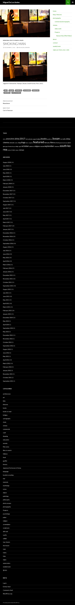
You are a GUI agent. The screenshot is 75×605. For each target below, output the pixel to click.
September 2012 (8, 346)
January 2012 (7, 370)
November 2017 (8, 194)
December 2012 (8, 335)
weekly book (57, 46)
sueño (5, 535)
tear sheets (6, 542)
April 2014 (6, 324)
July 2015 (6, 293)
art (4, 397)
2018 (26, 139)
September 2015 (8, 286)
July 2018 (6, 166)
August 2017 (7, 204)
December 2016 (8, 233)
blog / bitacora (57, 14)
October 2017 (7, 197)
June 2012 (6, 353)
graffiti (5, 461)
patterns (31, 146)
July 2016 (6, 250)
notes (5, 489)
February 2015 (7, 310)
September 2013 (8, 328)
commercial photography (62, 21)
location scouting (8, 475)
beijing (38, 139)
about (55, 39)
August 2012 (7, 349)
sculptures (6, 528)
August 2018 (7, 162)
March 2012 (6, 363)
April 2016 (6, 261)
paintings (6, 496)
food (57, 142)
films (54, 142)
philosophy (6, 500)
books (44, 138)
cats (64, 139)
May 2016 (6, 257)
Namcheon (8, 102)
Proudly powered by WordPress (11, 602)
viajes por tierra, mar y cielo (61, 50)
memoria (6, 40)
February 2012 (7, 367)
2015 (12, 139)
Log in (5, 583)
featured (38, 142)
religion (37, 146)
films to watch (7, 450)
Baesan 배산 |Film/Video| (64, 36)
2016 (17, 138)
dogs (23, 142)
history (5, 464)
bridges (5, 415)
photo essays (14, 40)
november (27, 90)
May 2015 (6, 300)
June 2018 (6, 169)
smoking (7, 92)
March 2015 (6, 307)
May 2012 (6, 356)
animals (30, 139)
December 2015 (8, 275)
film (51, 142)
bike (4, 401)
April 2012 (6, 360)
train (4, 549)
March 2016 (6, 264)
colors (16, 142)
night (20, 146)
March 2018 (6, 180)
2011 (6, 90)
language (5, 471)
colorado (11, 142)
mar (4, 478)
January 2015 (7, 314)
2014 (8, 139)
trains (13, 150)
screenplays (6, 524)
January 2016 (7, 272)
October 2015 (7, 282)
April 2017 (6, 219)
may (17, 146)
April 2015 (6, 303)
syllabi (5, 538)
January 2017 (7, 229)
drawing (5, 436)
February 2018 (7, 183)
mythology (6, 485)
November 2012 (8, 339)
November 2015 (8, 279)
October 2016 (7, 240)
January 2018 (7, 187)
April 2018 (6, 176)
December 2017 (8, 190)
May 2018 (6, 173)
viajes (21, 40)
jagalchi (18, 90)
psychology (6, 514)
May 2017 (6, 215)
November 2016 (8, 236)
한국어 (5, 570)
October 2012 (7, 342)
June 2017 (6, 212)
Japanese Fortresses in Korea (12, 468)
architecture (7, 394)
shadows (36, 90)
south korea (16, 92)
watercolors (6, 563)
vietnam (21, 150)
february (47, 142)
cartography (6, 418)
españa (31, 142)
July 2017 (6, 208)
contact (55, 43)
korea (10, 146)
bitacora (5, 404)
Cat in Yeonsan (8, 109)
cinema (55, 25)
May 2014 (6, 321)
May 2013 (6, 331)
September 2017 (8, 201)
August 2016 (7, 247)
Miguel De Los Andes (11, 2)
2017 (22, 138)
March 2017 (6, 222)
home (54, 11)
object (5, 492)
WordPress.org (7, 594)
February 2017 (7, 226)
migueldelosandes (24, 47)
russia (42, 146)
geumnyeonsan (63, 142)
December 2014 (8, 317)
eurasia (5, 443)
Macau (13, 146)
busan (11, 90)
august (34, 139)
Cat (61, 139)
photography (57, 18)
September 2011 (8, 381)
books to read (7, 411)
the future (6, 545)
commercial (6, 429)
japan (6, 146)
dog (19, 142)
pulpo (4, 517)
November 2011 (8, 374)
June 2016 (6, 254)
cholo (4, 422)
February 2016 (7, 268)
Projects (57, 32)
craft (4, 433)
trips (4, 556)
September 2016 (8, 243)
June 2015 (6, 296)
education (6, 440)
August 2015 (7, 289)
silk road (5, 531)
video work (58, 28)
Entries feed (6, 586)
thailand (9, 150)
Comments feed (8, 590)
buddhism (49, 139)
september (49, 146)
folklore (5, 454)
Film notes (6, 447)
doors (27, 142)
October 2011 (7, 377)
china (68, 139)
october (25, 146)
